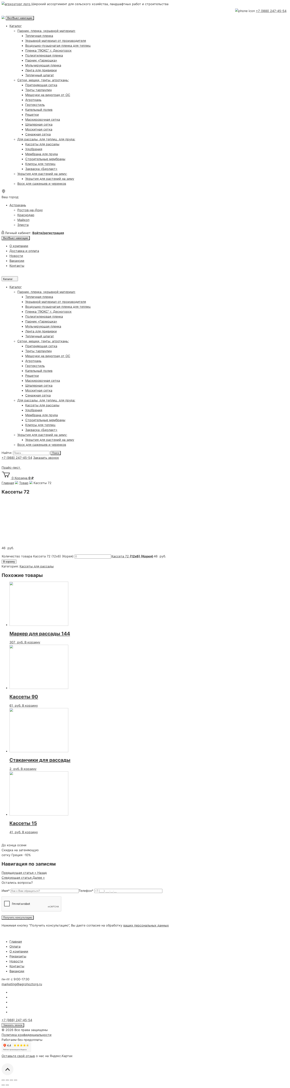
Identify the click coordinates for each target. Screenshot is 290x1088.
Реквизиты (17, 956)
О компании (18, 246)
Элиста (23, 225)
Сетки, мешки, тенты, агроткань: (43, 80)
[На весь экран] (11, 1080)
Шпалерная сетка (38, 124)
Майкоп (23, 220)
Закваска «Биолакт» (41, 169)
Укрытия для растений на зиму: (42, 174)
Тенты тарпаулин (38, 90)
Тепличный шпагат (39, 75)
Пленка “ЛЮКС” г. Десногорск (48, 50)
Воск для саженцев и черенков (41, 184)
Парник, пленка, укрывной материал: (46, 31)
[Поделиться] (7, 1080)
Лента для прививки (41, 70)
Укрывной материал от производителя (55, 41)
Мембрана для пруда (41, 154)
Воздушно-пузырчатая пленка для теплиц (58, 46)
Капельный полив (38, 110)
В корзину (9, 561)
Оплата (15, 946)
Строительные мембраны (45, 159)
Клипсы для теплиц (40, 164)
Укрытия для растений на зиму (49, 179)
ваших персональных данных (146, 925)
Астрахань (17, 205)
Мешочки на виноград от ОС (47, 95)
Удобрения (33, 149)
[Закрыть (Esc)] (3, 1080)
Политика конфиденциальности (26, 1035)
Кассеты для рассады (42, 144)
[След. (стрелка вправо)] (7, 1085)
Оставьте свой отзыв (18, 1056)
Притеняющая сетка (41, 85)
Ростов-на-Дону (30, 210)
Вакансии (16, 261)
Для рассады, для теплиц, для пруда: (46, 139)
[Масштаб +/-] (15, 1080)
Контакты (16, 266)
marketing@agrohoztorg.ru (22, 984)
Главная (15, 941)
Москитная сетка (38, 129)
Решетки (32, 115)
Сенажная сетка (38, 134)
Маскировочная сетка (42, 119)
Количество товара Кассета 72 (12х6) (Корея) (38, 556)
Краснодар (25, 215)
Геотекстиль (35, 105)
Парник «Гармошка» (41, 60)
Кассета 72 (132, 556)
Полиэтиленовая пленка (44, 55)
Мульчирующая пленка (43, 65)
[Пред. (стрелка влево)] (3, 1085)
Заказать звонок (46, 458)
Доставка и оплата (24, 251)
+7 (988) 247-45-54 (271, 11)
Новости (16, 256)
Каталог (15, 26)
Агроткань (33, 100)
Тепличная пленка (39, 36)
